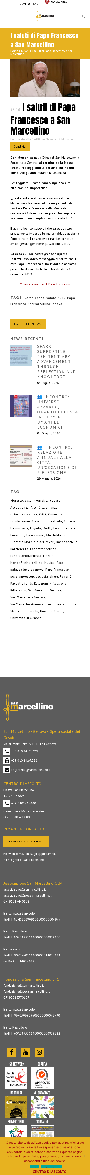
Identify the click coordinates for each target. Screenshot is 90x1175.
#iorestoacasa (21, 501)
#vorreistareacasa (47, 501)
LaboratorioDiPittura (25, 556)
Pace (60, 563)
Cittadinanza (48, 507)
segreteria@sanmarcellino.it (30, 770)
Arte (34, 507)
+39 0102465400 (23, 803)
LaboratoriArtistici (43, 549)
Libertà (48, 556)
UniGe (58, 611)
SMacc (15, 611)
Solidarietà (30, 611)
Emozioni (17, 535)
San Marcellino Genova (27, 597)
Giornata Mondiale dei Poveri (32, 542)
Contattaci (29, 4)
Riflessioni (18, 590)
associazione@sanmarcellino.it (24, 889)
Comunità (55, 514)
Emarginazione (64, 528)
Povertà (66, 577)
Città (42, 514)
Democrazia (19, 528)
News (25, 51)
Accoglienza (19, 507)
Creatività (55, 521)
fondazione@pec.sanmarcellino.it (26, 991)
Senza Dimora (66, 604)
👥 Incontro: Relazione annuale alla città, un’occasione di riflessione (56, 459)
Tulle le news (28, 324)
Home (14, 51)
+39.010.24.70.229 (24, 751)
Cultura (69, 521)
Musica (49, 563)
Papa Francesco (57, 570)
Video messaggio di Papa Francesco (45, 284)
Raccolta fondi (21, 583)
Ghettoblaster (56, 535)
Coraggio (39, 521)
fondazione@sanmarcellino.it (23, 985)
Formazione (35, 535)
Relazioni (41, 583)
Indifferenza (19, 549)
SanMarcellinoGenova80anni (32, 604)
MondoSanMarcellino (26, 563)
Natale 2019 (56, 298)
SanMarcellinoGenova (45, 304)
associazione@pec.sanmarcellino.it (27, 895)
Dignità (35, 528)
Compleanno (35, 298)
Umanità (46, 611)
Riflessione (58, 583)
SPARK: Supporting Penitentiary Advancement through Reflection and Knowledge (56, 361)
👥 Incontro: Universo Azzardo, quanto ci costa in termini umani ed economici (57, 412)
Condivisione (20, 521)
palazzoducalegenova (27, 570)
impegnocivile (67, 542)
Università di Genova (26, 618)
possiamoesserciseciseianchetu (34, 577)
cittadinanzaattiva (23, 514)
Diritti (47, 528)
